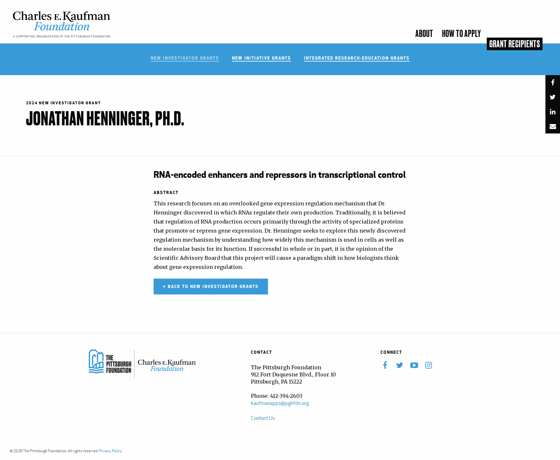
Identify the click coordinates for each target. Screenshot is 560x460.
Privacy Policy (110, 451)
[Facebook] (552, 84)
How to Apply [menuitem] (461, 34)
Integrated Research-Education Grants (357, 58)
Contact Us (263, 418)
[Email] (552, 128)
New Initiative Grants (261, 58)
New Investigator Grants (185, 58)
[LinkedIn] (552, 113)
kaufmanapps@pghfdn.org (280, 403)
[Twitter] (552, 98)
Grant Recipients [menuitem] (514, 44)
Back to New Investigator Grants (213, 286)
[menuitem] (548, 38)
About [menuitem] (424, 34)
